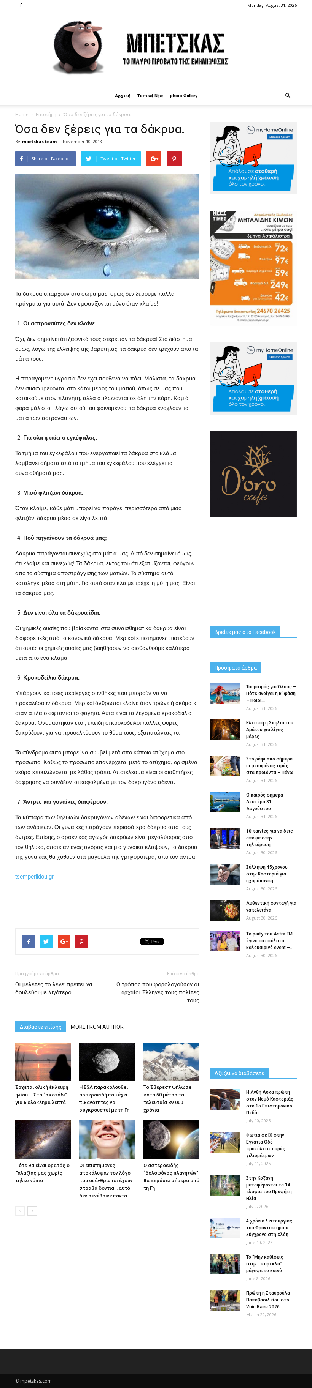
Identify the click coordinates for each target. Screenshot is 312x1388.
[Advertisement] (107, 902)
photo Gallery (183, 95)
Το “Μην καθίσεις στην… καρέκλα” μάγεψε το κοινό (264, 1263)
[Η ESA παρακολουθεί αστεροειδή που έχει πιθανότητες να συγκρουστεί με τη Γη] (107, 1062)
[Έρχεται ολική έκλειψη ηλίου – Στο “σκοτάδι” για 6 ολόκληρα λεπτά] (43, 1062)
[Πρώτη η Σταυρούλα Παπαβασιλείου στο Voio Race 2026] (225, 1300)
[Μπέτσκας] (156, 49)
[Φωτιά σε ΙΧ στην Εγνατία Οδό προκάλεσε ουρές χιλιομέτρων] (225, 1142)
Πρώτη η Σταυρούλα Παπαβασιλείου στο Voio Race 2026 (268, 1299)
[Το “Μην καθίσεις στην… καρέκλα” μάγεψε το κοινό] (225, 1264)
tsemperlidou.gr (34, 876)
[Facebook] (21, 5)
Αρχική (123, 95)
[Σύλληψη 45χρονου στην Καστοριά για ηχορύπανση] (225, 874)
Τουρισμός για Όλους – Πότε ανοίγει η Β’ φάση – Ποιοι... (271, 693)
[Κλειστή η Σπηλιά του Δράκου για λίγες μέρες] (225, 729)
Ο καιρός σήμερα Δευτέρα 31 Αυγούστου (264, 801)
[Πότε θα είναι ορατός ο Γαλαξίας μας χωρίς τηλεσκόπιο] (43, 1139)
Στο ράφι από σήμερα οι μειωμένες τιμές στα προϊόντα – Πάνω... (271, 765)
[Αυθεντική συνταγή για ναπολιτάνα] (225, 910)
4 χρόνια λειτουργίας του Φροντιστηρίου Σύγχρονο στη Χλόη (269, 1227)
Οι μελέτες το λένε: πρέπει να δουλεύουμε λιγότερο (53, 988)
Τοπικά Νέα (150, 95)
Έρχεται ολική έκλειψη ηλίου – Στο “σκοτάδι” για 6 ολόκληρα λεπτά (41, 1094)
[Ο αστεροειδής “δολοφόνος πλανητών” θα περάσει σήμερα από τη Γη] (171, 1139)
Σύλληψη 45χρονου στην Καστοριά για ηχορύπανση (267, 873)
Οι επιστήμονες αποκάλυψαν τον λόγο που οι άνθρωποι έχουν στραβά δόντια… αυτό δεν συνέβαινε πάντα (105, 1180)
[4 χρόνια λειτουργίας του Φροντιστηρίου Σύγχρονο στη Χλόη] (225, 1228)
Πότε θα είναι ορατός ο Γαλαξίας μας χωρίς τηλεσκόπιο (42, 1172)
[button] (288, 96)
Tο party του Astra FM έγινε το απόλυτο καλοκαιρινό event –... (269, 940)
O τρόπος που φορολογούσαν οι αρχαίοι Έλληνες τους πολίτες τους (157, 992)
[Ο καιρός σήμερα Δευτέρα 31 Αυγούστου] (225, 802)
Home (22, 114)
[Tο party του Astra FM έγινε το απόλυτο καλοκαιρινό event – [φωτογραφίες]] (225, 941)
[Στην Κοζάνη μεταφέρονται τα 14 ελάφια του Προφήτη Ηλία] (225, 1185)
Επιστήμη (46, 114)
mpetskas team (39, 141)
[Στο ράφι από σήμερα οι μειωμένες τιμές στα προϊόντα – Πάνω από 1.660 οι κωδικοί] (225, 766)
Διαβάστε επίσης (41, 1027)
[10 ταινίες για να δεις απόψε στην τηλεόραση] (225, 838)
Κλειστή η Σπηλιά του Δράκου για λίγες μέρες (269, 729)
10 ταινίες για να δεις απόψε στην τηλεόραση (269, 837)
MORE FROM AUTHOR (97, 1027)
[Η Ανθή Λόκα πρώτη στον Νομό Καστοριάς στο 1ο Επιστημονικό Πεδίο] (225, 1099)
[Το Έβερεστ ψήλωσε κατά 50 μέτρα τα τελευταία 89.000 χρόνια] (171, 1062)
